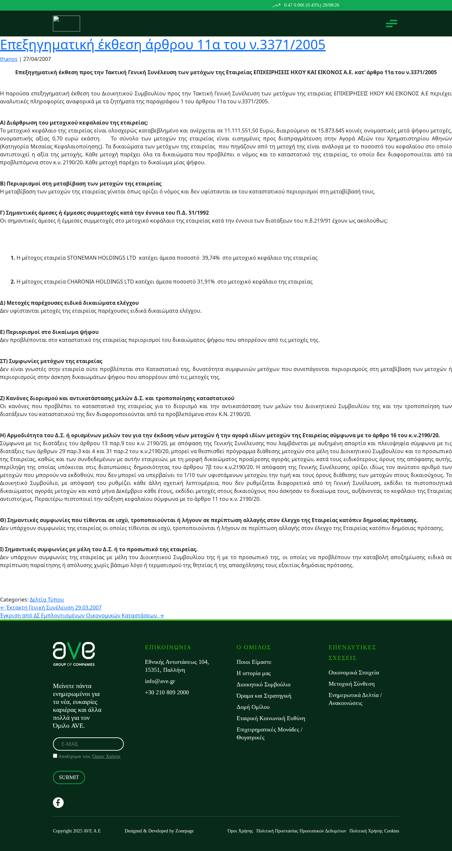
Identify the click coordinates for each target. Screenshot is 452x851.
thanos (9, 59)
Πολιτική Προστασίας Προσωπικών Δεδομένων (301, 830)
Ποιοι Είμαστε (254, 662)
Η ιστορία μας (254, 673)
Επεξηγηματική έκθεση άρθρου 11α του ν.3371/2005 (163, 44)
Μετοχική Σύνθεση (352, 683)
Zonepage (184, 830)
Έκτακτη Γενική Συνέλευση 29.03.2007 (51, 607)
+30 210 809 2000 (167, 692)
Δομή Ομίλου (253, 707)
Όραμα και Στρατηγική (264, 695)
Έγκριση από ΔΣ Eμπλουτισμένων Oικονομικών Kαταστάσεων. (82, 615)
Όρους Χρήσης (106, 756)
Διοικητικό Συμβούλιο (264, 684)
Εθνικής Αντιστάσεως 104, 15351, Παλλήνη (177, 666)
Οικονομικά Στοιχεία (354, 672)
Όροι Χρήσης (240, 830)
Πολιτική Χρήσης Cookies (374, 830)
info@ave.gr (160, 681)
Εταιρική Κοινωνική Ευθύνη (271, 718)
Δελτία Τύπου (47, 599)
